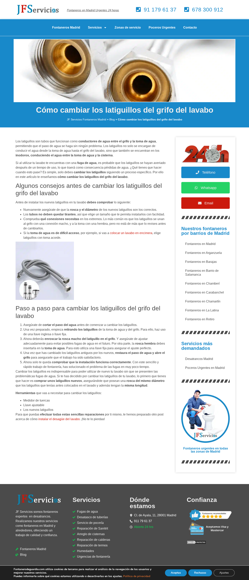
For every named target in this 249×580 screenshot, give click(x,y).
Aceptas (176, 573)
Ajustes (224, 573)
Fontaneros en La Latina (202, 310)
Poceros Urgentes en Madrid (205, 367)
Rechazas (200, 573)
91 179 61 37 (160, 10)
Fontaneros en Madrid (200, 244)
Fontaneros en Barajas (201, 261)
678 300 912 (207, 10)
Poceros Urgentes (162, 27)
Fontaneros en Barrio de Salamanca (202, 272)
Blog (112, 119)
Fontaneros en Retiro (199, 319)
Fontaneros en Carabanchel (204, 292)
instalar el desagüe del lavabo (59, 419)
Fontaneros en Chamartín (202, 301)
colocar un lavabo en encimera (131, 233)
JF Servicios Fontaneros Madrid (86, 119)
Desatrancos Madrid (199, 359)
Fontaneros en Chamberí (202, 283)
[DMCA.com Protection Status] (196, 543)
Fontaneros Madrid (66, 27)
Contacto (190, 27)
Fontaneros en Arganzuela (203, 252)
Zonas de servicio (128, 27)
